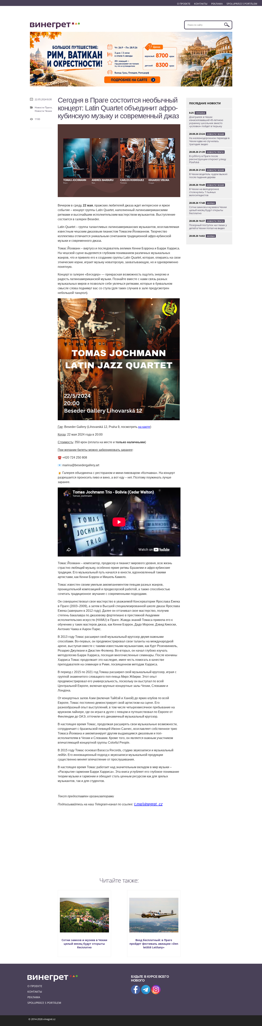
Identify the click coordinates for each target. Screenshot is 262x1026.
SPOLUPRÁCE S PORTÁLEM (242, 3)
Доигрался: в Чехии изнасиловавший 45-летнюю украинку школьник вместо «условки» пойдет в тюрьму (206, 121)
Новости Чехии (43, 111)
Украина (200, 113)
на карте (144, 426)
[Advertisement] (119, 841)
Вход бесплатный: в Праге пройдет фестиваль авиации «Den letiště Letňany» (153, 943)
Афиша (211, 203)
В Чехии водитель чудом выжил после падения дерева (208, 175)
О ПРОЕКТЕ (183, 3)
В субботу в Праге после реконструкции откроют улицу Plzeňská (207, 159)
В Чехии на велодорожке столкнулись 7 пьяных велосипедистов (204, 192)
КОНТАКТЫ (200, 3)
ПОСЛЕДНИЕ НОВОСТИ (205, 103)
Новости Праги (215, 152)
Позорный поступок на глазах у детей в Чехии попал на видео (208, 226)
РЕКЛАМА (217, 3)
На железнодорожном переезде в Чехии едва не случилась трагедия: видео (209, 141)
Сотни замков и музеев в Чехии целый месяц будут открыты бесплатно (84, 943)
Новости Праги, (43, 107)
